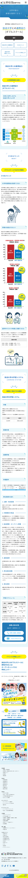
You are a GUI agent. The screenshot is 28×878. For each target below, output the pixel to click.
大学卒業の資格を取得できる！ (8, 796)
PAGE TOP (25, 875)
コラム (4, 844)
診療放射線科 (5, 779)
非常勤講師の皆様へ (6, 838)
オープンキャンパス (21, 876)
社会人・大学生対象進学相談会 (8, 810)
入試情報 (3, 813)
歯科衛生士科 (5, 784)
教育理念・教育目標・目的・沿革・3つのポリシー (11, 771)
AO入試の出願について (7, 816)
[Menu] (25, 2)
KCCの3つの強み (5, 793)
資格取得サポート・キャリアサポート (9, 827)
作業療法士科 (5, 787)
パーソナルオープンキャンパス (8, 808)
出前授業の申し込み (6, 839)
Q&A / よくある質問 (6, 797)
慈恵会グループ (5, 772)
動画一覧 (4, 804)
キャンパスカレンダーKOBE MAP (8, 803)
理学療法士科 (5, 782)
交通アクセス (5, 842)
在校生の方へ (5, 833)
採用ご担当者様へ (6, 836)
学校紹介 (3, 791)
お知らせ (4, 841)
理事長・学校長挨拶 (6, 769)
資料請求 (7, 876)
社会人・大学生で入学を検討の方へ (9, 794)
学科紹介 (3, 778)
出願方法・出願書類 (6, 819)
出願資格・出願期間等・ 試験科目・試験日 (10, 817)
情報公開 (4, 775)
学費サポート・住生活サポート (8, 822)
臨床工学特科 (5, 788)
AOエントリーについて (7, 814)
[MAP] (25, 857)
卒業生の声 (5, 829)
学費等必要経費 (5, 820)
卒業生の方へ (5, 835)
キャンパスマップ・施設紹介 (7, 801)
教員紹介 (4, 774)
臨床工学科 (5, 785)
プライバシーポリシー (6, 847)
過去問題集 (5, 823)
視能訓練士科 (5, 781)
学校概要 (3, 768)
